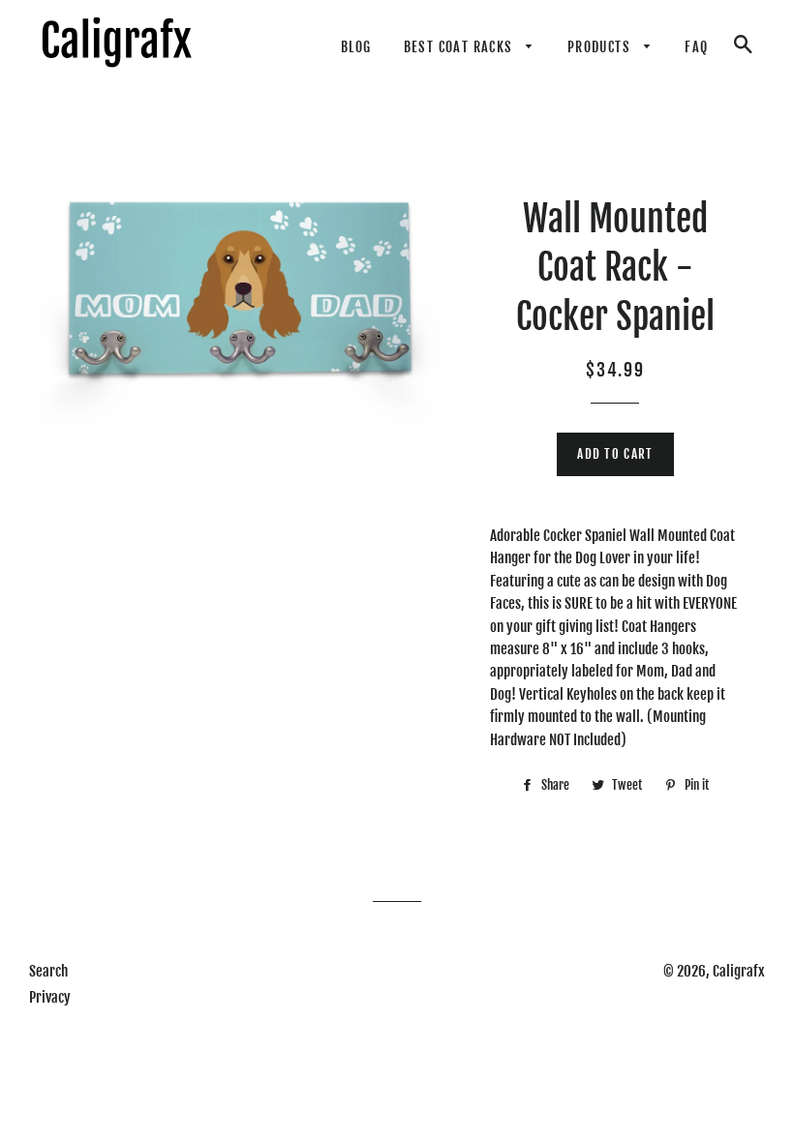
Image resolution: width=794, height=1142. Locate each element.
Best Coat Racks (460, 47)
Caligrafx (739, 971)
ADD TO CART (615, 454)
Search (48, 971)
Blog (356, 47)
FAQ (696, 47)
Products (601, 47)
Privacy (50, 997)
